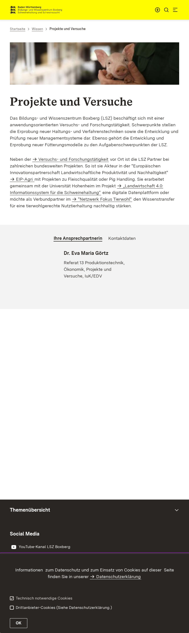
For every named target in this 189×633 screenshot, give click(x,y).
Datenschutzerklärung (118, 576)
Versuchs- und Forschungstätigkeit (73, 159)
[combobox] (157, 10)
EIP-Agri (25, 179)
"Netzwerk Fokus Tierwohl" (105, 199)
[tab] (78, 238)
